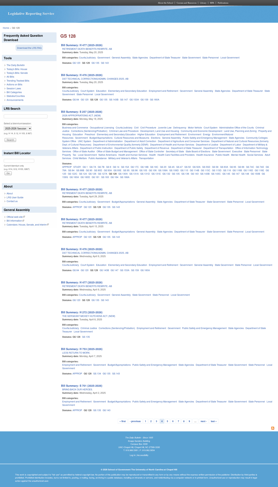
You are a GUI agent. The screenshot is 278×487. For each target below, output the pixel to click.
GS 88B (80, 170)
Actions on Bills (14, 84)
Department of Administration (108, 141)
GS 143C (216, 173)
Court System (87, 90)
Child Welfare (80, 158)
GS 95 (126, 170)
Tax (74, 154)
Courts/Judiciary (87, 57)
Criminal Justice (89, 328)
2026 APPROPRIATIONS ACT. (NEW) (81, 115)
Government (103, 57)
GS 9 (108, 166)
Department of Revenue (157, 147)
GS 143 (105, 62)
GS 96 (134, 170)
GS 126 (92, 173)
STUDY (77, 166)
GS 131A (134, 173)
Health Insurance (205, 154)
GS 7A (92, 166)
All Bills (10, 76)
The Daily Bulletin (16, 65)
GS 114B (194, 170)
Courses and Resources (186, 3)
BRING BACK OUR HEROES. (77, 389)
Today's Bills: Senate (17, 72)
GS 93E (117, 170)
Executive (237, 151)
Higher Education (146, 134)
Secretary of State (175, 151)
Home (6, 27)
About (10, 193)
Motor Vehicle (195, 127)
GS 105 (143, 170)
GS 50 (187, 166)
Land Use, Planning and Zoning (240, 130)
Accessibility (142, 455)
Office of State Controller (151, 151)
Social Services (255, 154)
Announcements (15, 99)
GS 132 (166, 173)
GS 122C (72, 173)
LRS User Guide (15, 197)
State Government (191, 57)
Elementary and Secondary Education (127, 90)
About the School (165, 3)
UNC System (84, 141)
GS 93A (108, 170)
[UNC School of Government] (89, 3)
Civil (136, 127)
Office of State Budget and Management (117, 151)
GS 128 (86, 62)
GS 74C (250, 166)
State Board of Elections (198, 151)
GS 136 (185, 173)
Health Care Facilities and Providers (176, 154)
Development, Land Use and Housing (159, 130)
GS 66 (241, 166)
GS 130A (123, 173)
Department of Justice (207, 144)
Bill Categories (14, 92)
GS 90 (89, 170)
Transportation (146, 158)
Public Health (222, 154)
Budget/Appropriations (101, 137)
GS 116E (259, 170)
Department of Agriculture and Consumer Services (184, 141)
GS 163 (105, 177)
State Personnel (210, 57)
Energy (206, 134)
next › (204, 421)
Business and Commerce (75, 127)
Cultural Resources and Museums (131, 137)
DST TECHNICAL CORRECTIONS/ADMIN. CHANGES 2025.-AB (95, 78)
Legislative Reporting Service (31, 13)
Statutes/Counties (16, 95)
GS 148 (245, 173)
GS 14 (116, 166)
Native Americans (108, 154)
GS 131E (156, 173)
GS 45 (171, 166)
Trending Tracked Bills (18, 80)
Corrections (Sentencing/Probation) (89, 130)
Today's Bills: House (17, 69)
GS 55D (206, 166)
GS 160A (154, 99)
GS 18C (154, 166)
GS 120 (76, 62)
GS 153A (134, 99)
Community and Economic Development (201, 130)
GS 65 (233, 166)
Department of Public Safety (128, 147)
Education (101, 90)
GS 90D (98, 170)
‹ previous (135, 421)
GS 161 (95, 177)
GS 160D (85, 177)
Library (203, 3)
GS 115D (216, 170)
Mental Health (238, 154)
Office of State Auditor (84, 151)
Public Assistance (98, 158)
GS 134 (97, 373)
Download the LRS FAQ (29, 47)
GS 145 (226, 173)
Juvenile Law (165, 127)
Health (152, 154)
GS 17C (135, 166)
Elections (155, 137)
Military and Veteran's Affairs (122, 158)
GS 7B (101, 166)
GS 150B (255, 173)
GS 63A (224, 166)
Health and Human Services (132, 154)
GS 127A (102, 173)
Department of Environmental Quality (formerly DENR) (120, 144)
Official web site (16, 216)
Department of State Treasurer (165, 57)
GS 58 (215, 166)
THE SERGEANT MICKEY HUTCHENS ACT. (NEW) (88, 315)
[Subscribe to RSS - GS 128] (168, 428)
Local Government (230, 57)
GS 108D (174, 170)
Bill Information (15, 220)
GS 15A (125, 166)
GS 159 (144, 99)
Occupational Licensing (102, 127)
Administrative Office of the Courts (236, 127)
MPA (212, 3)
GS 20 (163, 166)
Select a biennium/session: (17, 123)
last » (214, 421)
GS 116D (248, 170)
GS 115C (205, 170)
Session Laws (14, 88)
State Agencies (140, 57)
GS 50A (196, 166)
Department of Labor (230, 144)
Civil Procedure (148, 127)
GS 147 (124, 99)
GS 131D (145, 173)
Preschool (90, 134)
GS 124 (83, 173)
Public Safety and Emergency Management (205, 137)
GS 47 (179, 166)
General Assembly (121, 57)
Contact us (12, 201)
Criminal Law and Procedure (124, 130)
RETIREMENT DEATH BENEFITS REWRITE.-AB (87, 48)
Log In (132, 455)
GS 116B (237, 170)
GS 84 (76, 99)
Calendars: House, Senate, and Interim (28, 224)
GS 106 (153, 170)
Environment (194, 134)
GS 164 (114, 177)
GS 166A (124, 177)
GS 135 (95, 62)
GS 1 (85, 166)
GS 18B (144, 166)
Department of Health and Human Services (172, 144)
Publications (223, 3)
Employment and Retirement (163, 90)
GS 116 (227, 170)
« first (123, 421)
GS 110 (184, 170)
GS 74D (260, 166)
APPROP (67, 166)
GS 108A (163, 170)
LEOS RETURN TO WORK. (76, 352)
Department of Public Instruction (96, 147)
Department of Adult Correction (140, 141)
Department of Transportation (218, 147)
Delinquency (179, 127)
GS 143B (113, 99)
